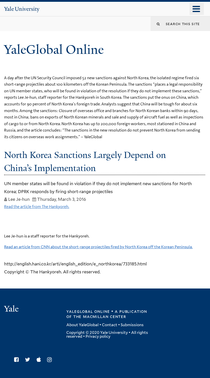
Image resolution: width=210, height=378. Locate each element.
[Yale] (12, 309)
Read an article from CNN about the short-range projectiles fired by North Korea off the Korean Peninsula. (98, 247)
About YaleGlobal (82, 325)
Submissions (132, 325)
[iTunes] (40, 359)
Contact (109, 325)
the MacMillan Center (99, 316)
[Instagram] (50, 359)
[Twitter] (29, 359)
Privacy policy (98, 336)
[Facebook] (17, 359)
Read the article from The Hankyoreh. (36, 206)
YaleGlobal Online (54, 49)
